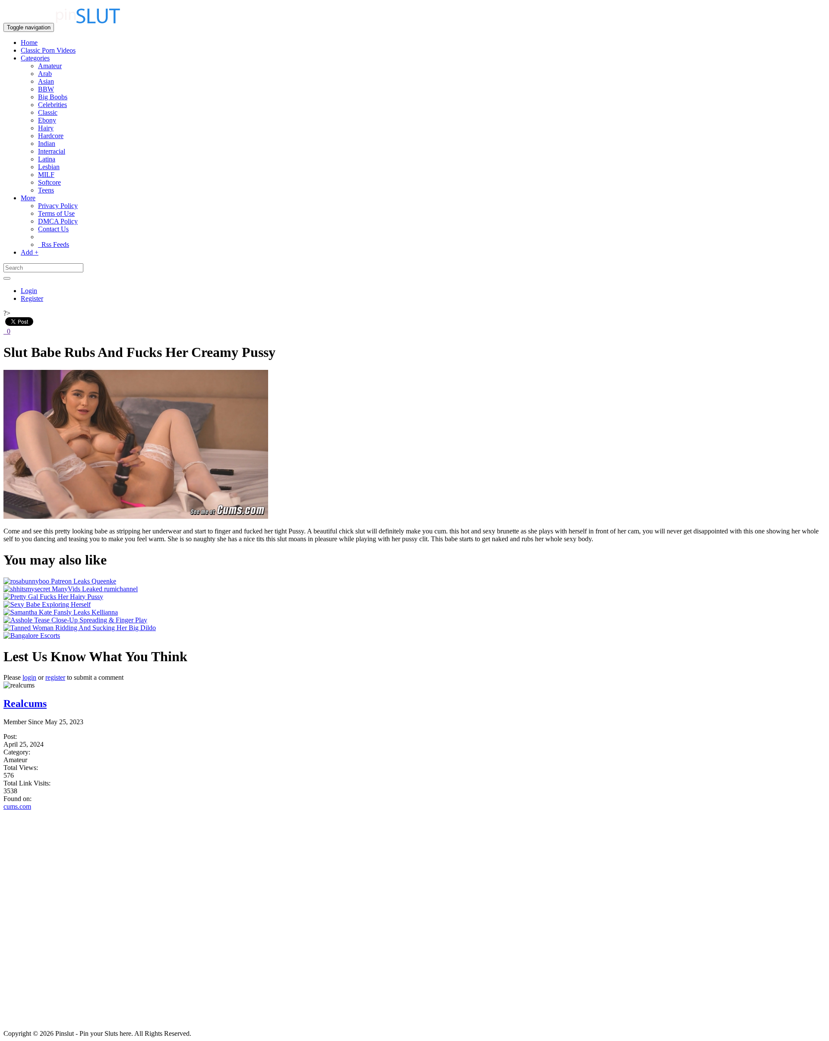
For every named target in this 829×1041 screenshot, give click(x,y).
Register (32, 298)
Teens (46, 190)
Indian (46, 143)
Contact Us (53, 229)
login (29, 677)
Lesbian (49, 166)
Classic (47, 112)
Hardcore (50, 135)
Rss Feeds (53, 244)
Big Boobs (52, 97)
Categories (35, 58)
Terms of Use (56, 213)
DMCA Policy (58, 221)
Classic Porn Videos (48, 50)
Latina (46, 159)
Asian (46, 81)
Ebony (47, 120)
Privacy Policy (58, 205)
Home (29, 42)
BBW (46, 89)
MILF (46, 174)
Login (29, 290)
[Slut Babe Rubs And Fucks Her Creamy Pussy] (135, 516)
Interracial (51, 151)
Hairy (46, 128)
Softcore (49, 182)
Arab (45, 73)
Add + (29, 252)
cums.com (17, 806)
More (28, 198)
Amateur (50, 65)
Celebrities (52, 104)
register (55, 677)
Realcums (25, 703)
